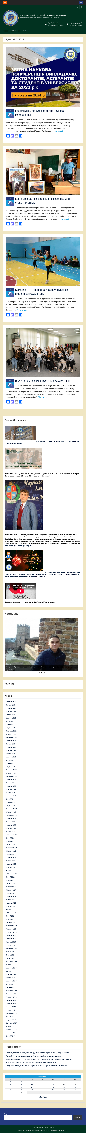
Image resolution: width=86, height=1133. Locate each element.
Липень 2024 (10, 783)
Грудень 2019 (11, 958)
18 (42, 1087)
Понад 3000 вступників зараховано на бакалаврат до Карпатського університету (34, 1056)
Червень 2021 (11, 903)
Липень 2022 (10, 861)
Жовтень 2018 (11, 994)
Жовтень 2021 (11, 890)
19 (53, 1087)
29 (10, 1092)
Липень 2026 (10, 705)
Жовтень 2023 (11, 812)
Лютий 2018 (10, 1016)
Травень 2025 (11, 750)
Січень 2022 (10, 880)
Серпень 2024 (11, 780)
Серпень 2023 (11, 818)
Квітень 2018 (10, 1010)
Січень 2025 (10, 763)
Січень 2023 (10, 841)
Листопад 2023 (11, 809)
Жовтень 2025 (11, 734)
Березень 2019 (11, 981)
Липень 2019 (10, 971)
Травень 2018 (11, 1007)
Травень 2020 (11, 942)
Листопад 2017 (11, 1023)
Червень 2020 (11, 939)
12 (53, 1084)
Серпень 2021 (11, 896)
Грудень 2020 (11, 922)
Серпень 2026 (11, 702)
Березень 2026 (11, 718)
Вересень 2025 (11, 737)
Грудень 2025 (11, 728)
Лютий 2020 (10, 952)
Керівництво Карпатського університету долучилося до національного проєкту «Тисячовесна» (39, 1053)
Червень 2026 (11, 708)
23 (21, 1090)
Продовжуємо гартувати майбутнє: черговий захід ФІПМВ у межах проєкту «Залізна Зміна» (37, 1066)
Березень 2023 (11, 835)
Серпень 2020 (11, 935)
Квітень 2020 (10, 945)
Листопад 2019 (11, 961)
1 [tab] (39, 672)
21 (75, 1087)
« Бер (41, 1097)
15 (10, 1087)
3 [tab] (44, 672)
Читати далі (58, 131)
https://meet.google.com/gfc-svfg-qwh (18, 546)
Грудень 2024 (11, 767)
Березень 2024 (11, 796)
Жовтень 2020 (11, 929)
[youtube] (81, 7)
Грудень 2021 (11, 883)
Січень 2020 (10, 955)
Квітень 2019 (10, 978)
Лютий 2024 (10, 799)
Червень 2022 (11, 864)
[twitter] (78, 7)
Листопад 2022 (11, 848)
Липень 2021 (10, 900)
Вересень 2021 (11, 893)
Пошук (6, 1114)
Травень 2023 (11, 828)
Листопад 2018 (11, 991)
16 (21, 1087)
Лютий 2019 (10, 984)
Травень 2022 (11, 867)
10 (32, 1084)
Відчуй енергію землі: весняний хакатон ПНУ (42, 380)
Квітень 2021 (10, 909)
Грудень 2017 (11, 1020)
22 (10, 1090)
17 (32, 1087)
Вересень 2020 (11, 932)
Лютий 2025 (10, 760)
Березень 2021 (11, 913)
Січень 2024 (10, 802)
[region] (41, 644)
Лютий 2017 (10, 1036)
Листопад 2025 (11, 731)
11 (42, 1084)
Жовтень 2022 (11, 851)
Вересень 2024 (11, 776)
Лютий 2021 (10, 916)
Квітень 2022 (10, 870)
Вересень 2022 (11, 854)
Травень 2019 (11, 974)
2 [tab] (41, 672)
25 (42, 1090)
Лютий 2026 (10, 721)
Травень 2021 (11, 906)
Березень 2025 (11, 757)
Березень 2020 (11, 948)
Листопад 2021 (11, 887)
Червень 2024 (11, 786)
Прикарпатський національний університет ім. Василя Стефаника (40, 1130)
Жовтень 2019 (11, 965)
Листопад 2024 (11, 770)
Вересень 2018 (11, 997)
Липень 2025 (10, 744)
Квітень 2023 (10, 831)
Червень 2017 (11, 1033)
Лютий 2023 (10, 838)
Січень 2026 (10, 724)
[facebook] (74, 7)
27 (64, 1090)
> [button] (75, 670)
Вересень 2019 (11, 968)
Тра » (45, 1097)
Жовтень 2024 (11, 773)
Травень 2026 (11, 711)
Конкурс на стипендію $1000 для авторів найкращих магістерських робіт (31, 1062)
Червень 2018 (11, 1004)
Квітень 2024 (10, 792)
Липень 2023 (10, 822)
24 (32, 1090)
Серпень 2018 (11, 1000)
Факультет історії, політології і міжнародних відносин (43, 15)
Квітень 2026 (10, 715)
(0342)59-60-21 (53, 23)
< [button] (7, 670)
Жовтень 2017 (11, 1026)
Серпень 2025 (11, 741)
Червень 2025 (11, 747)
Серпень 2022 (11, 857)
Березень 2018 (11, 1013)
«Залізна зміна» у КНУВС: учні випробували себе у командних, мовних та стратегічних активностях (40, 1059)
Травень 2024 (11, 789)
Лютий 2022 (10, 877)
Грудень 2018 (11, 987)
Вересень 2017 (11, 1029)
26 (53, 1090)
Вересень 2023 (11, 815)
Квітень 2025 (10, 754)
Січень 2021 (10, 919)
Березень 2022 (11, 874)
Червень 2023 (11, 825)
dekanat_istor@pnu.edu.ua (56, 25)
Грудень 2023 (11, 805)
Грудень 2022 (11, 844)
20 (64, 1087)
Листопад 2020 (11, 926)
